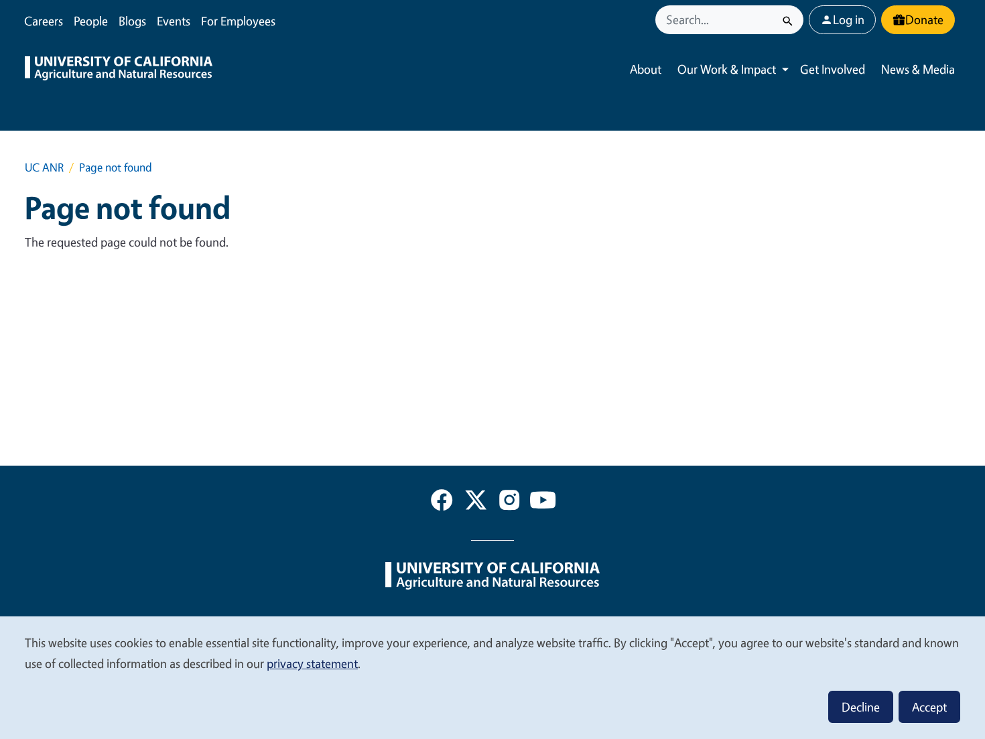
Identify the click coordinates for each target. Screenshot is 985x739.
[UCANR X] (475, 502)
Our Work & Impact (726, 69)
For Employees (238, 21)
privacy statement (312, 663)
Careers (43, 21)
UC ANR (44, 167)
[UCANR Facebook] (441, 502)
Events (173, 21)
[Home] (118, 69)
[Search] (788, 19)
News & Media (918, 69)
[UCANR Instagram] (509, 502)
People (91, 21)
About (645, 69)
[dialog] (492, 677)
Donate (924, 19)
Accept (929, 707)
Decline (861, 707)
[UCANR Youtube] (542, 502)
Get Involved (832, 69)
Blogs (132, 21)
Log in (848, 19)
